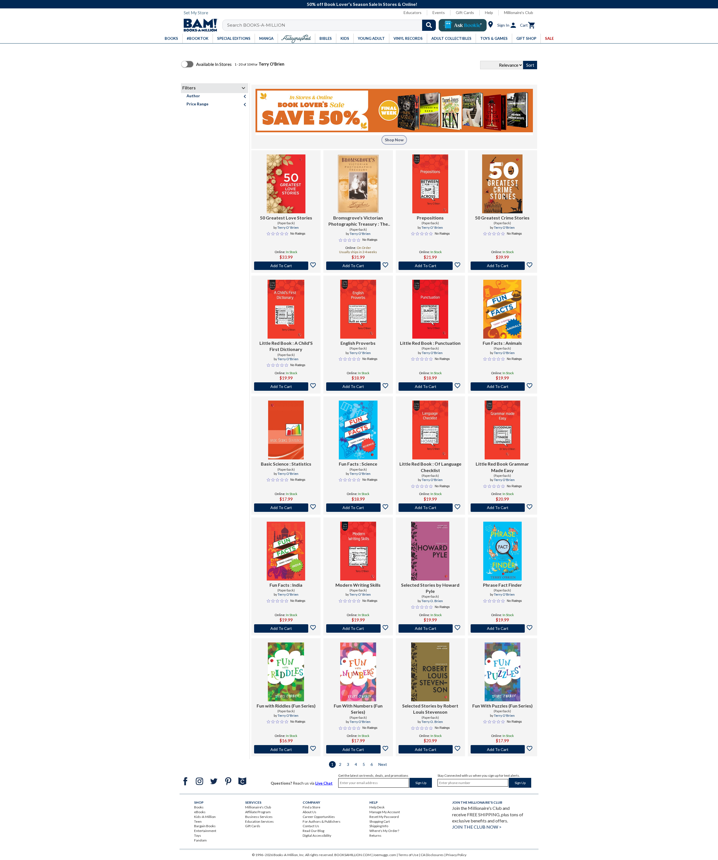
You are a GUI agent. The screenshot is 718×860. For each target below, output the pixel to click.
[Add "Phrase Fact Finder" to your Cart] (502, 628)
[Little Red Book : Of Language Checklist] (430, 430)
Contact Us (311, 826)
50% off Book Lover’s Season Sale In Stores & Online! (362, 4)
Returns (375, 835)
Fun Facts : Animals (502, 343)
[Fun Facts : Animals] (502, 309)
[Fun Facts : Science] (358, 430)
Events (438, 12)
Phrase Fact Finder (502, 585)
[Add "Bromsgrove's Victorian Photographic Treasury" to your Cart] (358, 266)
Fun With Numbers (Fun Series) (358, 709)
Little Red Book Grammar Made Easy (502, 467)
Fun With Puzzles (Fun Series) (502, 705)
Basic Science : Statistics (286, 463)
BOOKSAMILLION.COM (352, 855)
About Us (309, 812)
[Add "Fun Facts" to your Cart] (502, 386)
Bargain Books (205, 826)
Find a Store (311, 807)
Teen (198, 821)
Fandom (200, 840)
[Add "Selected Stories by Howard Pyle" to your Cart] (430, 628)
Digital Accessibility (317, 835)
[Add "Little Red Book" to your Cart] (286, 386)
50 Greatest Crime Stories (502, 217)
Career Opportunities (319, 817)
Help (489, 12)
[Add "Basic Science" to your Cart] (286, 507)
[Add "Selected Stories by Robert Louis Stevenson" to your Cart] (430, 749)
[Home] (199, 25)
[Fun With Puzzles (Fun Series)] (502, 672)
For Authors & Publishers (321, 821)
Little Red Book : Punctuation (430, 343)
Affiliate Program (258, 812)
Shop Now (394, 139)
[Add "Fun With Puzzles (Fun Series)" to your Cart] (502, 749)
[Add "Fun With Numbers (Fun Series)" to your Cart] (358, 749)
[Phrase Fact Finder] (502, 551)
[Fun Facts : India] (286, 551)
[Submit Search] (429, 25)
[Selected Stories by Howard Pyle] (430, 551)
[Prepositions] (430, 184)
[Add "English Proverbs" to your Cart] (358, 386)
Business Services (259, 817)
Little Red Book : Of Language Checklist (430, 467)
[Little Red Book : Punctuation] (430, 309)
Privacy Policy (456, 855)
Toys (197, 835)
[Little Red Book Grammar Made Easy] (502, 430)
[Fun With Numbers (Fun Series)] (358, 672)
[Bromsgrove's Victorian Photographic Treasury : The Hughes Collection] (358, 184)
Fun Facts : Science (358, 463)
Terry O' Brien (288, 227)
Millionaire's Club (518, 12)
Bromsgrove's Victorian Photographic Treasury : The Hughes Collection (358, 221)
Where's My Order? (384, 831)
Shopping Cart (379, 821)
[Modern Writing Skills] (358, 551)
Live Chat (324, 783)
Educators (413, 12)
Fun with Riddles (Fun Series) (286, 705)
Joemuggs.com (384, 855)
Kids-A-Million (205, 817)
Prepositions (430, 217)
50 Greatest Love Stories (286, 217)
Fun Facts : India (286, 585)
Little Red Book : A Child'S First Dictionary (286, 346)
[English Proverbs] (358, 309)
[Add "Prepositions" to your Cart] (430, 266)
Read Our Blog (313, 831)
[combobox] (333, 25)
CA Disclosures (432, 855)
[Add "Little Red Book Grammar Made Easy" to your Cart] (502, 507)
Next (382, 764)
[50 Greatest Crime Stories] (502, 184)
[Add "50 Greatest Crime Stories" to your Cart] (502, 266)
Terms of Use (408, 855)
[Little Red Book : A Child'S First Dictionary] (286, 309)
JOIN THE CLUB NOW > (476, 826)
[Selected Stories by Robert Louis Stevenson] (430, 672)
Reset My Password (384, 817)
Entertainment (205, 831)
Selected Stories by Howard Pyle (430, 588)
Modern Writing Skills (358, 585)
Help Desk (377, 807)
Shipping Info (378, 826)
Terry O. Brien (432, 601)
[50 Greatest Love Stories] (286, 184)
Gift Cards (465, 12)
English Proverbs (358, 343)
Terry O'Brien (360, 234)
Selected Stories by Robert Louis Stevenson (430, 709)
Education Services (259, 821)
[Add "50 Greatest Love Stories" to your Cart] (286, 266)
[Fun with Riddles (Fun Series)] (286, 672)
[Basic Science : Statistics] (286, 430)
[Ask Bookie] (463, 25)
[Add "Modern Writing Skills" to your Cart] (358, 628)
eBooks (200, 812)
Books (199, 807)
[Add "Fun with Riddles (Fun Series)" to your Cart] (286, 749)
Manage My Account (384, 812)
